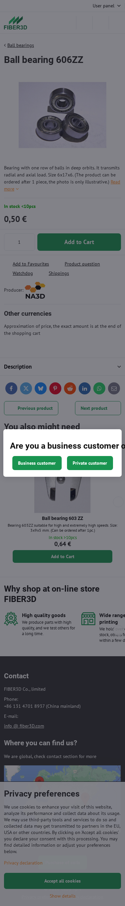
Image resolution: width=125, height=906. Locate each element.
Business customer (37, 463)
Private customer (90, 463)
